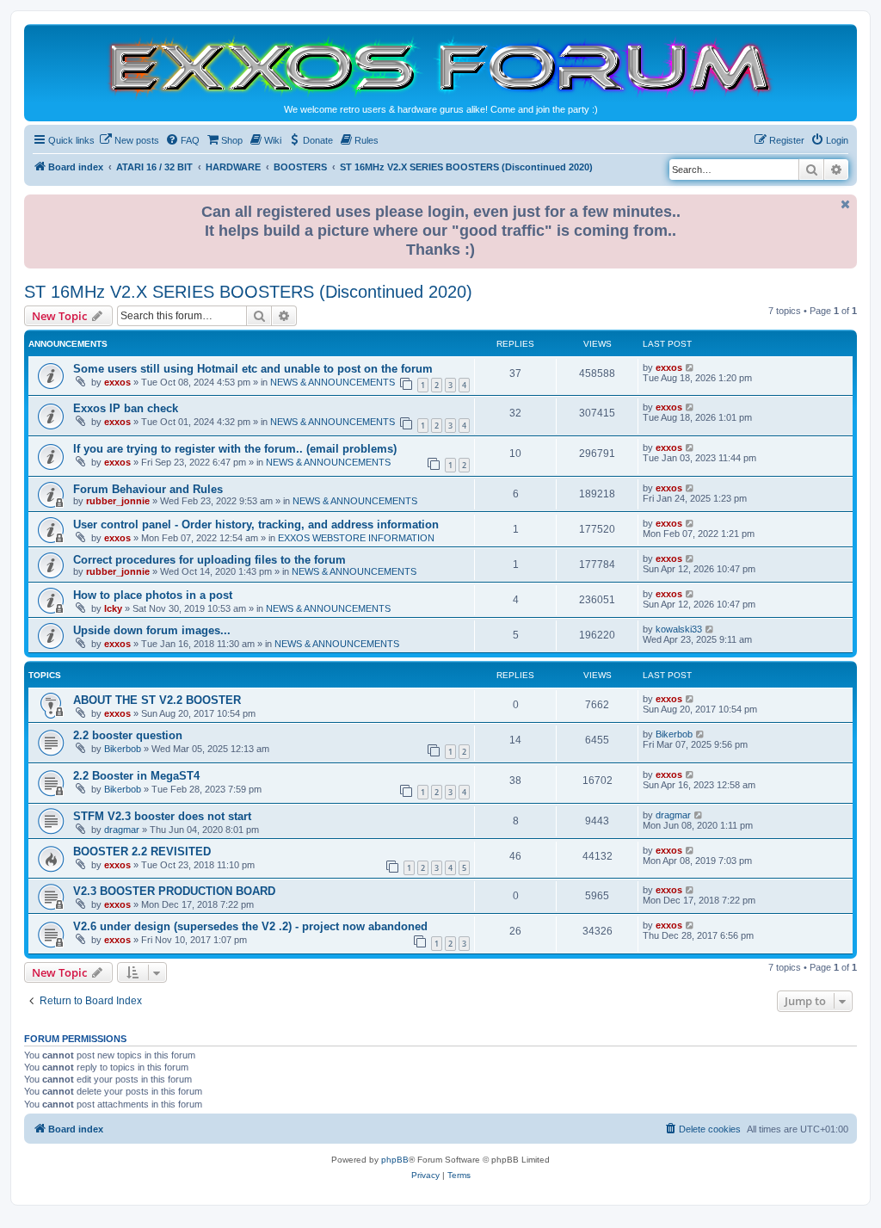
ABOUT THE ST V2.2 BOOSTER (157, 700)
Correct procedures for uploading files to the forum (209, 559)
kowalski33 (679, 629)
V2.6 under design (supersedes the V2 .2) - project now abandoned (250, 926)
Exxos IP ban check (125, 408)
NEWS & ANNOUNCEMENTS (332, 382)
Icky (113, 608)
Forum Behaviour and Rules (148, 489)
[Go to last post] (690, 367)
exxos (117, 382)
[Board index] (440, 65)
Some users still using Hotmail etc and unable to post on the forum (253, 368)
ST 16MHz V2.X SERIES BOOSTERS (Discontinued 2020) (248, 291)
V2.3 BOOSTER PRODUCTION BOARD (174, 891)
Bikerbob (122, 749)
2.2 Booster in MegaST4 (136, 775)
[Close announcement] (845, 204)
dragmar (121, 829)
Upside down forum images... (152, 630)
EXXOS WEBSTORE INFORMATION (356, 538)
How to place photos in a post (152, 595)
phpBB (395, 1159)
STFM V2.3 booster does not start (162, 816)
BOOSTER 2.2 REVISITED (142, 851)
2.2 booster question (127, 735)
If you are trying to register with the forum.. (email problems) (235, 448)
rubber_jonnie (118, 501)
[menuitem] (129, 140)
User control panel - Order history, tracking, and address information (256, 524)
